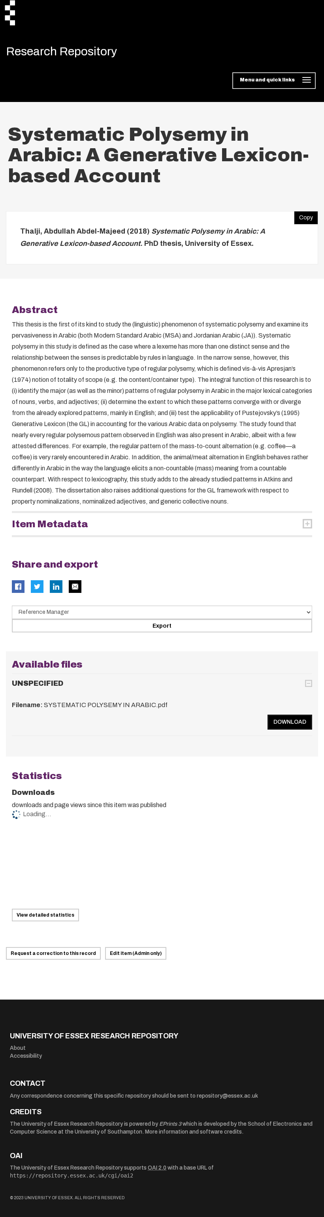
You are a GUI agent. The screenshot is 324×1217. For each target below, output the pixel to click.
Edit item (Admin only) (136, 953)
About (18, 1048)
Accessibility (26, 1056)
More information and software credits (193, 1132)
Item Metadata (50, 524)
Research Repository (61, 51)
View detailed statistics (45, 915)
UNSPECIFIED (37, 683)
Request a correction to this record (53, 953)
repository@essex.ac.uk (227, 1096)
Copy (303, 216)
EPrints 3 (170, 1124)
